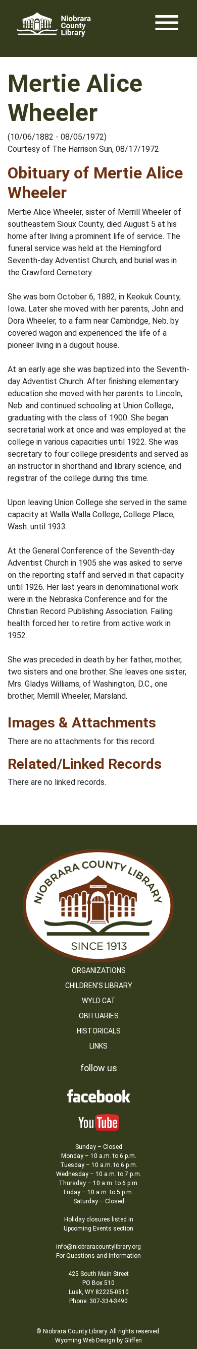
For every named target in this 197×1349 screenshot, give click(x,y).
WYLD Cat (99, 1001)
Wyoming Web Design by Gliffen (98, 1340)
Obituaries (99, 1016)
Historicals (99, 1031)
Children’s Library (98, 986)
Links (98, 1046)
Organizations (99, 970)
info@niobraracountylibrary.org (98, 1246)
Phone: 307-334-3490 (98, 1301)
